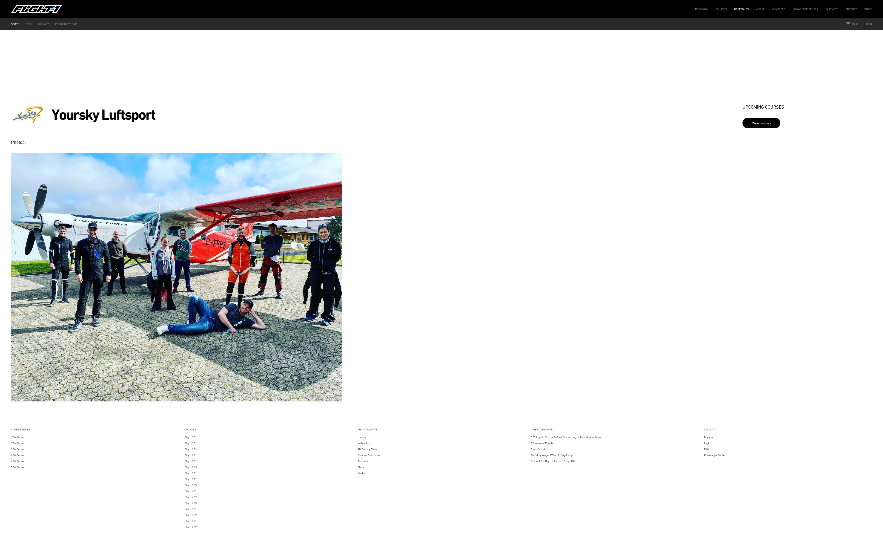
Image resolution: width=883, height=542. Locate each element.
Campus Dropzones (369, 455)
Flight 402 (190, 497)
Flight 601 (190, 521)
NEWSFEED (778, 9)
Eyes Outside (538, 449)
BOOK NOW (701, 9)
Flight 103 (190, 449)
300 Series (17, 449)
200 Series (17, 443)
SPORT (15, 24)
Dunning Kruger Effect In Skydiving (552, 455)
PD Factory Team (368, 449)
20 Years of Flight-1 (543, 443)
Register (709, 437)
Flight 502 (190, 515)
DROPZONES (741, 9)
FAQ (706, 449)
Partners (363, 461)
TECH (28, 24)
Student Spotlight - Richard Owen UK (553, 461)
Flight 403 (190, 503)
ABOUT (760, 9)
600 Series (17, 455)
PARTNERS (832, 9)
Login (868, 24)
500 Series (17, 467)
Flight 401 (190, 491)
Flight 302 (190, 479)
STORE (868, 9)
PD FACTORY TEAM (66, 24)
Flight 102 (190, 443)
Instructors (364, 443)
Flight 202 (190, 461)
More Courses (761, 123)
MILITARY (43, 24)
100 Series (17, 437)
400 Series (17, 461)
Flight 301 (190, 473)
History (362, 437)
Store (361, 467)
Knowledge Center (715, 455)
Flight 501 (190, 509)
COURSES (721, 9)
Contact (362, 473)
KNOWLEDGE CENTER (805, 9)
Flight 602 (190, 527)
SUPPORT (851, 9)
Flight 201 (190, 455)
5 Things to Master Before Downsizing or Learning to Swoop (566, 437)
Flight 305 (190, 485)
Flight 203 (190, 467)
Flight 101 (190, 437)
